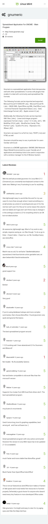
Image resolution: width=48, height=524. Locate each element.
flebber (8, 387)
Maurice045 (10, 357)
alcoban (9, 280)
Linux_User (10, 247)
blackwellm (10, 307)
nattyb (8, 503)
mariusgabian (11, 434)
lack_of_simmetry (12, 327)
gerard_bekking (11, 371)
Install (40, 40)
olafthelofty (10, 193)
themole (9, 341)
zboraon (9, 294)
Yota (7, 454)
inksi (7, 266)
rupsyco (9, 418)
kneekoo (9, 481)
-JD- (7, 467)
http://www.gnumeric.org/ (14, 32)
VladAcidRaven (11, 404)
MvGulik (9, 174)
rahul (8, 225)
